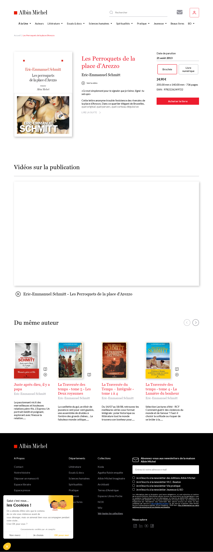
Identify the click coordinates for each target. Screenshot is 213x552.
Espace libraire (22, 484)
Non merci (14, 535)
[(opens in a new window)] (135, 526)
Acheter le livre (178, 101)
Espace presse (22, 490)
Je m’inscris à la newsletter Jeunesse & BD (159, 489)
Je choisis (38, 535)
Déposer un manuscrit (26, 478)
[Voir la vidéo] (45, 375)
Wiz (100, 507)
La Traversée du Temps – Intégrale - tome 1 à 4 (118, 389)
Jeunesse (74, 496)
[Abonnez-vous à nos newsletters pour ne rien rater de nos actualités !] (178, 12)
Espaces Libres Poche (110, 496)
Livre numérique (188, 69)
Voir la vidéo (92, 83)
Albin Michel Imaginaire (111, 478)
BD (71, 507)
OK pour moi (61, 535)
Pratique (74, 490)
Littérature (75, 466)
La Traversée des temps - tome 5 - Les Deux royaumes (74, 389)
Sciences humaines (79, 478)
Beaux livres (76, 501)
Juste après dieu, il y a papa (32, 386)
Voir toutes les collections (110, 513)
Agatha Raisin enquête (110, 472)
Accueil (17, 35)
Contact (18, 466)
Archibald (103, 484)
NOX (101, 501)
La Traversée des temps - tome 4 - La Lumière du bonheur (162, 389)
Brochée (167, 69)
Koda (101, 466)
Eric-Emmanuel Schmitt (101, 75)
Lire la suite (89, 112)
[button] (7, 546)
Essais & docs (76, 472)
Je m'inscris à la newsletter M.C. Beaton (158, 481)
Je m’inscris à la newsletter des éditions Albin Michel (165, 477)
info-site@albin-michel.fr (160, 503)
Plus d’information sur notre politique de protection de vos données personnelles (165, 506)
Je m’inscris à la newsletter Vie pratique (158, 485)
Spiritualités (75, 484)
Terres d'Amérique (108, 490)
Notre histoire (22, 472)
